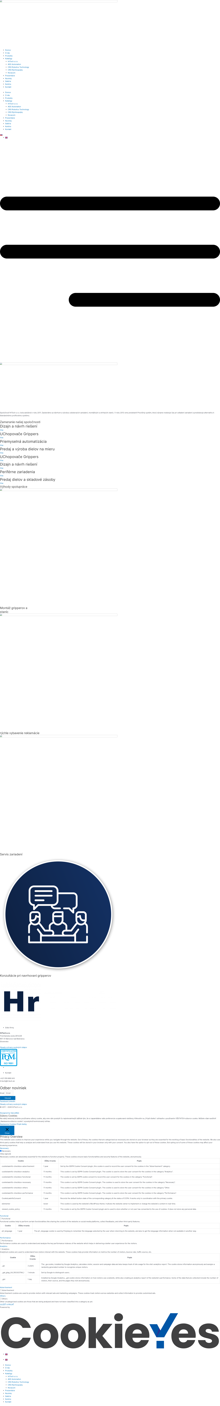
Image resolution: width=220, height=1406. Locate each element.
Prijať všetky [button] (22, 1124)
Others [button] (3, 1296)
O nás (7, 53)
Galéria (8, 81)
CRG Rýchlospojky (15, 70)
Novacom (11, 73)
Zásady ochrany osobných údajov (13, 1047)
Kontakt (8, 87)
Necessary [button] (4, 1148)
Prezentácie (10, 76)
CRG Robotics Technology (18, 67)
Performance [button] (5, 1238)
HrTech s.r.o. (13, 61)
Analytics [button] (3, 1246)
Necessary (6, 1151)
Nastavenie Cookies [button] (8, 1124)
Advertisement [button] (6, 1287)
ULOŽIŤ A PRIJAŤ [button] (7, 1304)
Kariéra (8, 84)
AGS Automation (14, 64)
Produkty (8, 56)
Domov (8, 50)
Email (2, 1093)
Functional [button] (4, 1216)
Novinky (8, 78)
